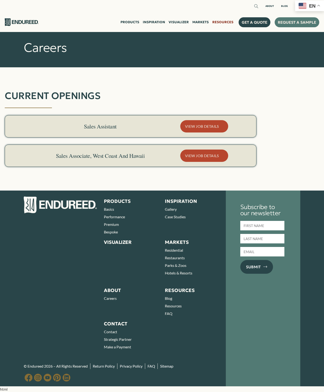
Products (129, 22)
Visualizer (179, 22)
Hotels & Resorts (178, 273)
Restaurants (175, 257)
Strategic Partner (118, 339)
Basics (109, 209)
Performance (114, 216)
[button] (254, 22)
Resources (222, 22)
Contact (110, 331)
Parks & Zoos (175, 265)
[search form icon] (256, 6)
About (269, 6)
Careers (110, 298)
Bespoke (111, 232)
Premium (111, 224)
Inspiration (154, 22)
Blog (284, 6)
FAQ (168, 313)
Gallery (171, 209)
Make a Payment (117, 347)
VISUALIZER (117, 242)
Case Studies (175, 216)
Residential (174, 250)
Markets (200, 22)
